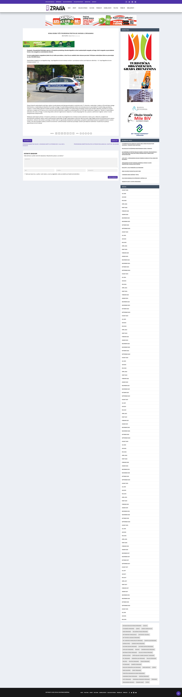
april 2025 (124, 246)
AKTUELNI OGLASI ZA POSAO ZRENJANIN (132, 625)
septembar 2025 (126, 228)
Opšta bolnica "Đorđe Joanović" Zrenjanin (143, 655)
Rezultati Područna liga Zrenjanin (132, 667)
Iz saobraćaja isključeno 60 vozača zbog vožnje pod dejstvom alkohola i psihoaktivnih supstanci (138, 144)
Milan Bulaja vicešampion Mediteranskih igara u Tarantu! (137, 148)
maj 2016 (124, 619)
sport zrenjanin (136, 670)
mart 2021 (124, 417)
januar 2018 (125, 549)
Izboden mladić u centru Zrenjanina (131, 181)
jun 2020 (124, 448)
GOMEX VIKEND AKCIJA (147, 628)
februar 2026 (125, 211)
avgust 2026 (125, 190)
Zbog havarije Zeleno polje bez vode (131, 171)
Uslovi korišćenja (67, 1)
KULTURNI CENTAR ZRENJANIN (130, 646)
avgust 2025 (125, 232)
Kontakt (94, 1)
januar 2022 (125, 382)
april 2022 (124, 371)
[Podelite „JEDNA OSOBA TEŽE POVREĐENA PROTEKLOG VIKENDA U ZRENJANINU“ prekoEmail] (70, 133)
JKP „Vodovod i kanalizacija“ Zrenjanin (132, 640)
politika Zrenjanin (134, 661)
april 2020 (124, 455)
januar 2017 (125, 591)
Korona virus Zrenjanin (138, 643)
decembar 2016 (126, 595)
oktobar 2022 (125, 350)
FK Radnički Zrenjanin (128, 628)
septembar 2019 (126, 479)
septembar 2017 (126, 563)
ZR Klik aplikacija (50, 1)
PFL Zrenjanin (126, 658)
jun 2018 (124, 532)
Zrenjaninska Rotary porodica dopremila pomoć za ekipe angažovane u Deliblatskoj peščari (137, 163)
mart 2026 (124, 207)
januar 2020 (125, 465)
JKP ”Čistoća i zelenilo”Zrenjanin (131, 637)
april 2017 (124, 581)
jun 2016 (124, 616)
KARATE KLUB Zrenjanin (150, 640)
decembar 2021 (126, 385)
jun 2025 (124, 238)
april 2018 (124, 539)
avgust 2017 (125, 567)
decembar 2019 (126, 469)
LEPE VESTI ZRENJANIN (128, 649)
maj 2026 (124, 200)
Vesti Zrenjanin (127, 679)
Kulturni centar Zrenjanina (146, 646)
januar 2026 (125, 214)
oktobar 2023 (125, 308)
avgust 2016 (125, 609)
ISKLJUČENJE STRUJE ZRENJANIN (140, 631)
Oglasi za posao (82, 8)
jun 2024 (124, 280)
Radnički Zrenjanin (136, 664)
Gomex (138, 628)
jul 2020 (124, 444)
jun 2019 (124, 490)
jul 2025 (124, 235)
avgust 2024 (125, 273)
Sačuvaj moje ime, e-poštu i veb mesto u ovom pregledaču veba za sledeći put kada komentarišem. (53, 174)
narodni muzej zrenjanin (147, 649)
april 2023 (124, 329)
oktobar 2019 (125, 476)
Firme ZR (122, 8)
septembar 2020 (126, 438)
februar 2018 (125, 546)
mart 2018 (124, 542)
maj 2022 (124, 368)
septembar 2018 (126, 521)
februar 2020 (125, 462)
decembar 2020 (126, 427)
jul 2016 (124, 612)
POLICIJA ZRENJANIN (151, 658)
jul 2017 (124, 570)
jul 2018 (124, 528)
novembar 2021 (126, 389)
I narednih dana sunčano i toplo (130, 174)
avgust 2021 (125, 399)
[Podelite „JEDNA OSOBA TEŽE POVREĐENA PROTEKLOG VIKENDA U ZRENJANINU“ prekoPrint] (73, 133)
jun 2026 (124, 197)
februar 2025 (125, 252)
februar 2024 (125, 294)
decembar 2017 (125, 553)
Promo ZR (99, 8)
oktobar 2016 (125, 602)
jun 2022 (124, 364)
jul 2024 (124, 277)
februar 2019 (125, 504)
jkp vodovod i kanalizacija (129, 634)
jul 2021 (124, 403)
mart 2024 (124, 291)
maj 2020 (124, 451)
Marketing (87, 1)
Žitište (147, 682)
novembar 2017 (126, 556)
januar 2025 (125, 256)
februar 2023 (125, 336)
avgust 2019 (125, 483)
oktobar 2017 (125, 560)
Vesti (69, 8)
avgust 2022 (125, 357)
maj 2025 (124, 242)
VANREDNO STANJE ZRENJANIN (130, 676)
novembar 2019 (126, 472)
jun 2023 (124, 322)
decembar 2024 (126, 259)
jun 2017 (124, 574)
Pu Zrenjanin (126, 664)
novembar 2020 (126, 431)
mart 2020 (124, 458)
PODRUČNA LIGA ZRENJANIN (138, 658)
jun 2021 (124, 406)
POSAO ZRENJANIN (145, 661)
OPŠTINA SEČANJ (126, 655)
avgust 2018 (125, 525)
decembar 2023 (126, 301)
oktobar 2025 (125, 225)
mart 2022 (124, 375)
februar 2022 (125, 378)
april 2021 (124, 413)
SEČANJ (154, 667)
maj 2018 (124, 535)
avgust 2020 (125, 441)
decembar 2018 (126, 511)
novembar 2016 (126, 598)
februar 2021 (125, 420)
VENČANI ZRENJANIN (144, 676)
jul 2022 (124, 361)
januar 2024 (125, 298)
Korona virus (126, 643)
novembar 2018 (126, 514)
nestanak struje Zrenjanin (130, 652)
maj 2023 (124, 326)
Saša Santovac (146, 667)
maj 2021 (124, 410)
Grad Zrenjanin (127, 631)
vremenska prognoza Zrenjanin (141, 679)
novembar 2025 (126, 221)
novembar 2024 (126, 263)
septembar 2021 (126, 396)
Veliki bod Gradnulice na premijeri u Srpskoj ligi (134, 178)
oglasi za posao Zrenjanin (145, 652)
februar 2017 (125, 588)
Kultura (92, 8)
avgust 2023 (125, 315)
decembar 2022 (126, 343)
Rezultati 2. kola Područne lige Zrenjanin (132, 167)
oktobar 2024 (125, 266)
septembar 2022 (126, 354)
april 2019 (124, 497)
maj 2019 (124, 493)
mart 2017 (124, 584)
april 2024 (124, 287)
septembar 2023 (126, 312)
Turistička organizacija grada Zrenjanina (134, 673)
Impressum (58, 1)
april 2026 (124, 204)
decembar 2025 (126, 218)
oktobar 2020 (125, 434)
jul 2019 (124, 486)
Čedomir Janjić (140, 682)
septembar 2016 (126, 605)
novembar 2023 (126, 305)
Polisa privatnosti (78, 1)
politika (125, 661)
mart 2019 (124, 500)
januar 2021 (125, 424)
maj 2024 (124, 284)
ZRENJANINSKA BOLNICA (128, 682)
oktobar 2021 (125, 392)
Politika (116, 8)
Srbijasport (130, 8)
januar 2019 (125, 507)
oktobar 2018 (125, 518)
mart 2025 (124, 249)
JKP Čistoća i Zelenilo (143, 634)
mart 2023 (124, 333)
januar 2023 (125, 340)
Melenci (137, 649)
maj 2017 (124, 577)
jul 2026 (124, 193)
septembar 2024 (126, 270)
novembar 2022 (126, 347)
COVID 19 (145, 625)
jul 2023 (124, 319)
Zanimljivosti (107, 8)
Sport (74, 8)
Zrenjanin (154, 679)
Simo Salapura (126, 670)
